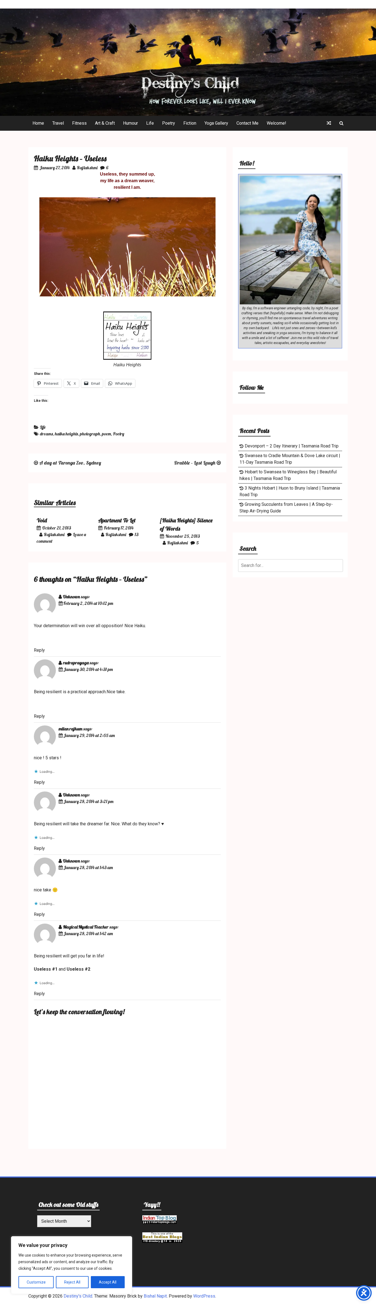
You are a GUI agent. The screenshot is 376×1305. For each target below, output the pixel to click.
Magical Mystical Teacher (85, 927)
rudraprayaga (76, 662)
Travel (58, 123)
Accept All (107, 1282)
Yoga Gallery (216, 123)
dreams (46, 433)
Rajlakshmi (87, 167)
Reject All (72, 1282)
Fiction (189, 123)
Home (38, 123)
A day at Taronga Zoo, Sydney (70, 463)
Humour (130, 123)
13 (136, 534)
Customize (36, 1282)
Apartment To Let (117, 520)
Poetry (168, 123)
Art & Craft (105, 123)
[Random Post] (329, 123)
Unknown (71, 596)
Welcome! (276, 123)
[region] (71, 1265)
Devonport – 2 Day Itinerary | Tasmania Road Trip (292, 446)
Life (150, 123)
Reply (39, 650)
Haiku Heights (127, 364)
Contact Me (247, 123)
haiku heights (66, 433)
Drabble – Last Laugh (194, 463)
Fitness (79, 123)
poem (106, 433)
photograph (90, 433)
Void (42, 520)
